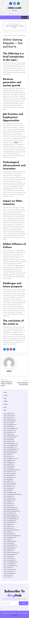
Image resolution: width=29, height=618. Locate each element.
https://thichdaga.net (9, 426)
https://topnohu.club (9, 434)
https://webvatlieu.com (9, 571)
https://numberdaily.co (9, 543)
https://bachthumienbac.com (11, 443)
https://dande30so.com (9, 460)
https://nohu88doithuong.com (11, 436)
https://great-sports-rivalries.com (12, 530)
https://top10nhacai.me (9, 419)
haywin (5, 398)
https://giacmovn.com (9, 526)
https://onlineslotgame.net (10, 421)
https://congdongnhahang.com (11, 518)
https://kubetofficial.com (10, 485)
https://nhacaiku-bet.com (10, 471)
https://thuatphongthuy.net (10, 554)
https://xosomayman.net (9, 438)
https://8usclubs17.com (9, 417)
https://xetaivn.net (8, 577)
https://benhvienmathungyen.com (12, 511)
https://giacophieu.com (9, 528)
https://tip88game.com (9, 462)
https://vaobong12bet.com (10, 447)
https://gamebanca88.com (10, 473)
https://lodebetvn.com (9, 486)
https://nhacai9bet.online (10, 492)
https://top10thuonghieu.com (11, 562)
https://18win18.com (9, 413)
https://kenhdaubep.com (10, 534)
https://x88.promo (8, 455)
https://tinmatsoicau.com (10, 430)
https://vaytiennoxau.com (10, 569)
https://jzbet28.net (8, 481)
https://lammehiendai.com (10, 537)
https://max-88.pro (8, 490)
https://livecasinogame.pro (10, 483)
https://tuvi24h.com (8, 567)
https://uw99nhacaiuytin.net (10, 451)
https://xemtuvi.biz (8, 575)
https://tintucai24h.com (9, 558)
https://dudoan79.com (9, 464)
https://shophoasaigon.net (10, 545)
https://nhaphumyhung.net (10, 541)
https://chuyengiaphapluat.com (11, 517)
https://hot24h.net (8, 532)
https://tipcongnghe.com (10, 560)
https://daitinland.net (9, 524)
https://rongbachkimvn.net (10, 424)
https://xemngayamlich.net (10, 573)
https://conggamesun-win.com (11, 458)
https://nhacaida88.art (9, 466)
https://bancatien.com (9, 441)
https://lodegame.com (9, 488)
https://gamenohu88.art (9, 475)
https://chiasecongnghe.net (10, 515)
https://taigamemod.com (10, 549)
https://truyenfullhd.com (9, 564)
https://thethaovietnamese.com (11, 552)
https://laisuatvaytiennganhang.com (12, 535)
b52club (6, 404)
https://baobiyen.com (9, 503)
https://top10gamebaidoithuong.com (13, 494)
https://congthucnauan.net (10, 522)
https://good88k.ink (8, 479)
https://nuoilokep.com (9, 496)
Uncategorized (15, 24)
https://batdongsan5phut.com (11, 509)
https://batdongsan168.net (10, 507)
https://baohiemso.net (9, 505)
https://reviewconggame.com (11, 428)
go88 (5, 407)
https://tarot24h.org (9, 550)
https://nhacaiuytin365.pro (10, 453)
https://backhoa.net (9, 502)
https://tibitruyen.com (9, 556)
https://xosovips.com (9, 456)
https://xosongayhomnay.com (11, 445)
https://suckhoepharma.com (10, 547)
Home (9, 24)
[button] (24, 17)
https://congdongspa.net (10, 520)
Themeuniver (14, 615)
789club (5, 401)
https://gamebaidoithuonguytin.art (12, 470)
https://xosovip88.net (9, 423)
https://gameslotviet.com (10, 477)
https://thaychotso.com (9, 498)
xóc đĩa (5, 395)
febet (5, 410)
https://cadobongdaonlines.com (11, 449)
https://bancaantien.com (10, 432)
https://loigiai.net (8, 539)
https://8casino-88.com (9, 415)
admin (9, 371)
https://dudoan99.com (9, 468)
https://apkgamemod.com (10, 500)
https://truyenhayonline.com (10, 566)
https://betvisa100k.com (10, 513)
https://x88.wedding (9, 439)
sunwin (5, 392)
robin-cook (14, 7)
